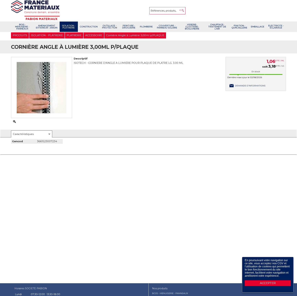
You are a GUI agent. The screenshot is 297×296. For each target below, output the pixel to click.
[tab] (31, 134)
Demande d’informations (250, 85)
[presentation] (31, 134)
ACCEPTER (268, 283)
